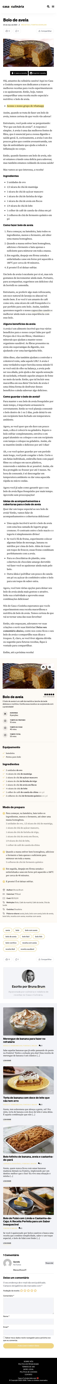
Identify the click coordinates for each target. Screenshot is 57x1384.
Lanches (7, 1164)
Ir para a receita (20, 73)
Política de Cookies (28, 1372)
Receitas (25, 25)
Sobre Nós (28, 1361)
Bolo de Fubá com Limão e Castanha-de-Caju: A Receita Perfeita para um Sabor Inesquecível (27, 1221)
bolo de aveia (11, 936)
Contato (28, 1374)
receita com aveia (29, 943)
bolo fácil (25, 936)
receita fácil (10, 949)
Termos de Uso (28, 1367)
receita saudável (27, 949)
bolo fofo (38, 936)
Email (6, 1327)
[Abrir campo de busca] (48, 6)
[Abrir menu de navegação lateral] (53, 6)
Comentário (8, 1296)
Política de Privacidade (28, 1364)
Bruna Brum (36, 986)
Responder (49, 1263)
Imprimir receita (39, 73)
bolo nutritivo (11, 943)
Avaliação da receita (11, 1290)
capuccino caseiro (41, 310)
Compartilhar (46, 31)
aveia (8, 930)
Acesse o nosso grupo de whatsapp (25, 105)
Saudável (16, 1164)
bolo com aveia (31, 930)
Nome (6, 1316)
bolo (17, 930)
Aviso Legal (28, 1369)
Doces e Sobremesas (12, 1046)
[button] (49, 667)
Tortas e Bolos (39, 25)
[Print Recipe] (43, 667)
